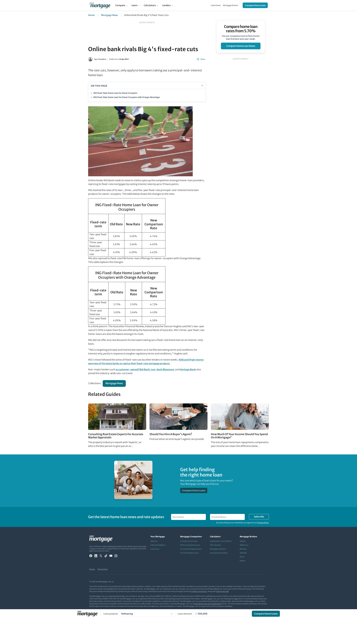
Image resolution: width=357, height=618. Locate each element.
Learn (134, 5)
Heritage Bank (188, 369)
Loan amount (185, 613)
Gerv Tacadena (100, 59)
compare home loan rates (240, 45)
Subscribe (259, 516)
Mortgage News (109, 15)
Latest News (216, 5)
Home (91, 15)
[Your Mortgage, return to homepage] (99, 5)
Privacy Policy (263, 522)
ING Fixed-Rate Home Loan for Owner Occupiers (115, 93)
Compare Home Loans (255, 5)
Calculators (150, 5)
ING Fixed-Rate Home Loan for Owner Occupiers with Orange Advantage (126, 97)
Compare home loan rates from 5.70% (241, 28)
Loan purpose (110, 613)
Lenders (166, 5)
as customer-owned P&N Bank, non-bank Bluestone (145, 369)
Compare (120, 5)
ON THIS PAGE (99, 85)
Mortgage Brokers (230, 5)
